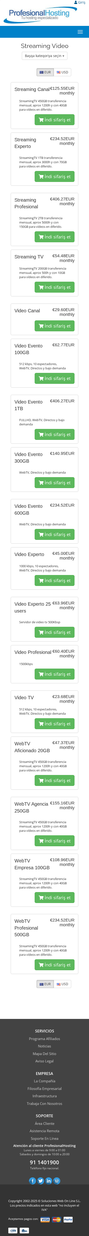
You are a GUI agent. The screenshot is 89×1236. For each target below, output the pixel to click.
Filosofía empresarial (45, 1088)
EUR (47, 72)
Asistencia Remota (44, 1130)
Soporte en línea (44, 1138)
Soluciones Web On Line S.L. (61, 1201)
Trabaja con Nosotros (44, 1103)
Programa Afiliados (44, 1038)
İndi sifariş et (56, 120)
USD (64, 72)
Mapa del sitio (44, 1053)
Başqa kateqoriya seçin (43, 55)
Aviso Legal (44, 1061)
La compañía (44, 1081)
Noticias (44, 1046)
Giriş (81, 2)
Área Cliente (44, 1123)
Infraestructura (45, 1095)
